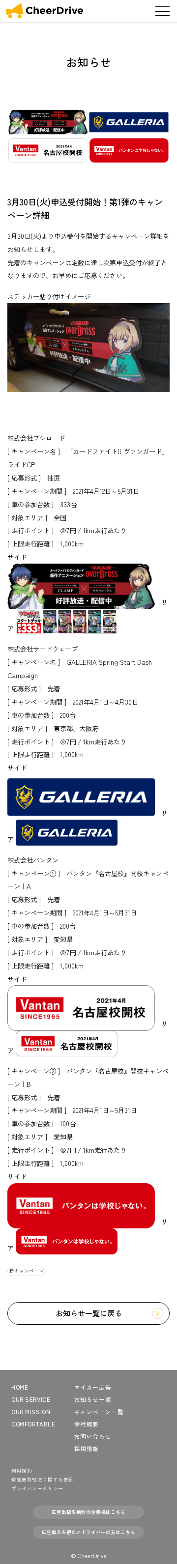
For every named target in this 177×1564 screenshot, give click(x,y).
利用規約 (21, 1470)
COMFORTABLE (33, 1424)
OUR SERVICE (30, 1399)
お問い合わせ (92, 1436)
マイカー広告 (92, 1387)
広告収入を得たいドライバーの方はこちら (88, 1532)
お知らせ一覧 (92, 1399)
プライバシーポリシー (37, 1488)
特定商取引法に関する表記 (42, 1479)
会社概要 (86, 1424)
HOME (19, 1387)
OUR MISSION (30, 1412)
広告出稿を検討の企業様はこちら (88, 1511)
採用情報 (86, 1448)
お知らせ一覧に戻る (89, 1313)
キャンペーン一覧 (99, 1412)
